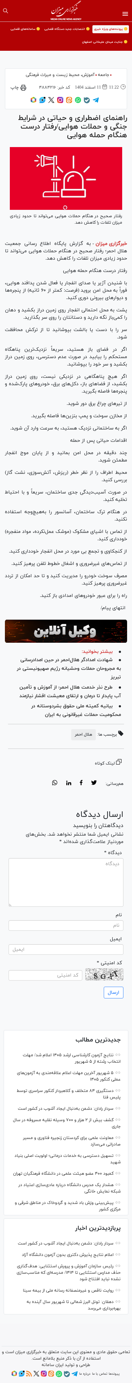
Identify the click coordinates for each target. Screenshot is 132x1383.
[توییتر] (51, 102)
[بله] (87, 102)
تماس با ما (99, 1373)
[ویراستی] (42, 102)
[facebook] (81, 783)
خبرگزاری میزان (111, 243)
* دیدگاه (113, 852)
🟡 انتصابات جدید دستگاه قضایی (67, 29)
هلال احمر (83, 734)
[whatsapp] (54, 783)
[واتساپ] (78, 102)
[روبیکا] (33, 102)
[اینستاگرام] (60, 102)
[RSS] (29, 1375)
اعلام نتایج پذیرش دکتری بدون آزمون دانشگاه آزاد (68, 1255)
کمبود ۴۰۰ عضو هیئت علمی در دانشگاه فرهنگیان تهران (63, 1174)
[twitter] (94, 783)
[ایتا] (69, 102)
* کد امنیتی (109, 963)
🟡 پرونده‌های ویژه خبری (110, 29)
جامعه (103, 75)
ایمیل (116, 939)
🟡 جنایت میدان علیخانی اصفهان (104, 42)
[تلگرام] (96, 102)
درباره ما (84, 1373)
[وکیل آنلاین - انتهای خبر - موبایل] (66, 631)
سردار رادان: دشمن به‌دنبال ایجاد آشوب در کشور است (66, 1109)
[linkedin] (68, 783)
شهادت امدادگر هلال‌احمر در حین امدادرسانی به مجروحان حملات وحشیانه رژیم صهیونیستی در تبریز (69, 669)
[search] (5, 10)
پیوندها (114, 1373)
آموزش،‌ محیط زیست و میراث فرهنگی (60, 75)
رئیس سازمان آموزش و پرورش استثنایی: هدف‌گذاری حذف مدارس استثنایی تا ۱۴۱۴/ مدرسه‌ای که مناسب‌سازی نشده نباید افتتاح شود (69, 1272)
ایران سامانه (53, 1365)
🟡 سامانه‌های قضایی (25, 29)
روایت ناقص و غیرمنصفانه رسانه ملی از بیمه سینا (68, 1290)
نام (119, 915)
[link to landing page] (66, 11)
